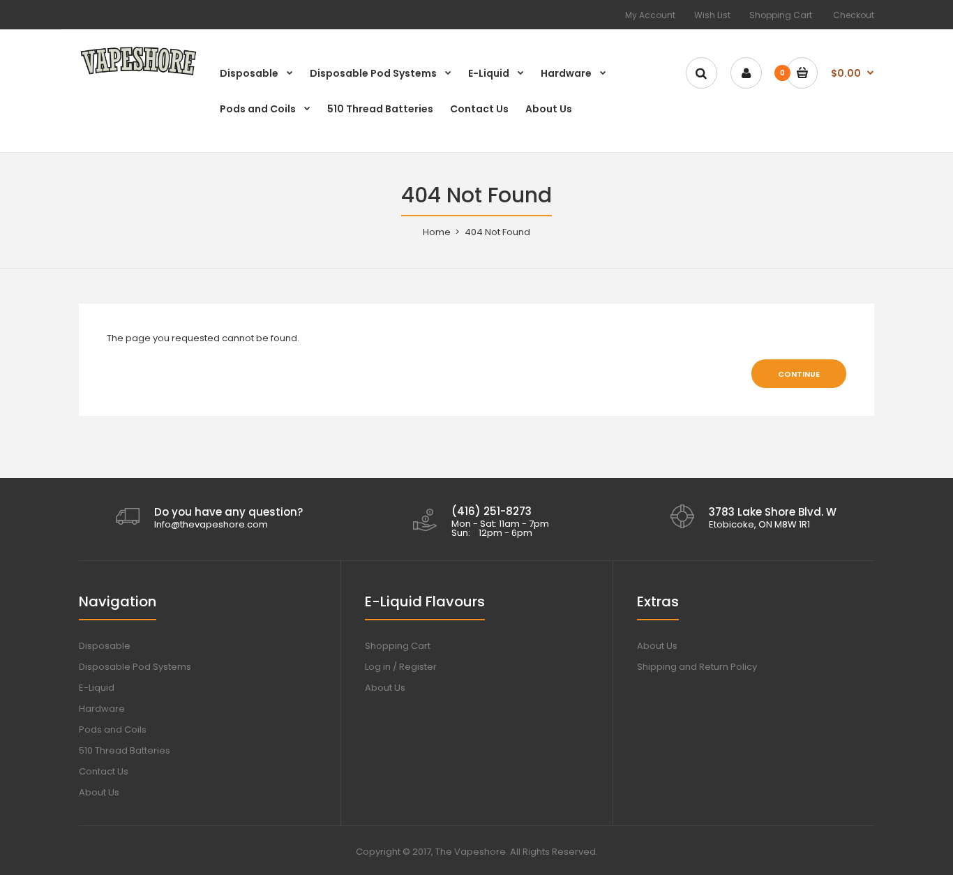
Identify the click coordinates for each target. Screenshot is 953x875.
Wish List (712, 15)
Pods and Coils (113, 729)
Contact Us (103, 771)
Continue (799, 374)
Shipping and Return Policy (697, 666)
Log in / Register (401, 666)
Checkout (853, 15)
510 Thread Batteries (124, 750)
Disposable (104, 645)
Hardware (102, 708)
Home (437, 232)
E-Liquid (96, 687)
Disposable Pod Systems (135, 666)
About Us (99, 792)
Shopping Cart (780, 15)
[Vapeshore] (138, 74)
